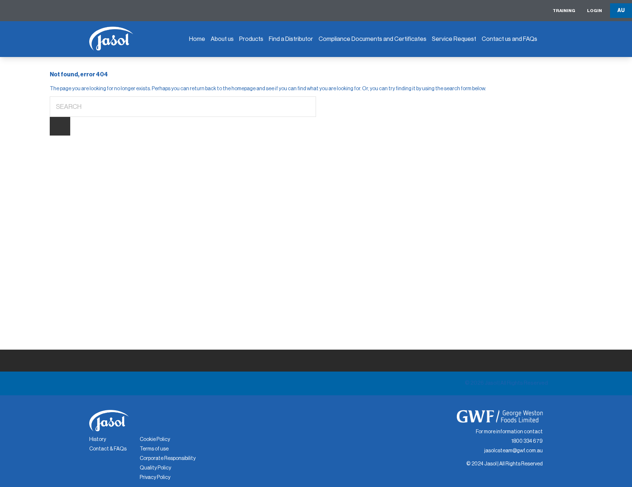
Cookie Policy (155, 439)
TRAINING (564, 10)
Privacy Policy (155, 477)
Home (197, 39)
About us (222, 39)
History (97, 439)
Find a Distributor (291, 39)
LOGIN (594, 10)
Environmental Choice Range (272, 63)
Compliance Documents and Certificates (372, 39)
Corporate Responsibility (168, 458)
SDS (328, 76)
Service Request (454, 39)
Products (251, 39)
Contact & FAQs (108, 449)
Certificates (338, 92)
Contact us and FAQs (509, 39)
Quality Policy (155, 468)
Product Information (348, 59)
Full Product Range (267, 84)
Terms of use (154, 449)
